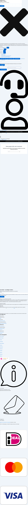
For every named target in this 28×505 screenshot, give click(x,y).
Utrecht (1, 339)
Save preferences (17, 58)
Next (27, 131)
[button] (14, 22)
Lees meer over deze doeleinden (6, 56)
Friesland (1, 354)
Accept (2, 58)
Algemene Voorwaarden (3, 422)
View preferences (10, 58)
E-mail (1, 292)
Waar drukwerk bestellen (3, 323)
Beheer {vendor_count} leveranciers (6, 55)
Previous (0, 141)
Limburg (1, 345)
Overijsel (1, 350)
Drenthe (1, 352)
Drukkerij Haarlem (2, 328)
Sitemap (1, 333)
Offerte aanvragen (20, 131)
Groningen (1, 341)
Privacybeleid (8, 422)
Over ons (1, 329)
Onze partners (2, 332)
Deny (5, 58)
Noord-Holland (2, 336)
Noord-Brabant (2, 343)
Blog (0, 318)
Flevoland (1, 348)
